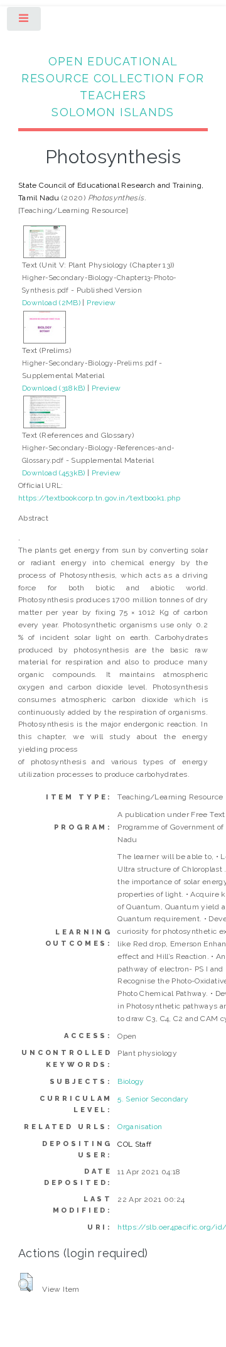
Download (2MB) (51, 302)
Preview (101, 302)
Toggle (24, 21)
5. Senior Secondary (152, 1099)
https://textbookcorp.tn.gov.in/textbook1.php (99, 498)
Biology (130, 1081)
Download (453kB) (53, 472)
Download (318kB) (53, 388)
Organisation (139, 1126)
